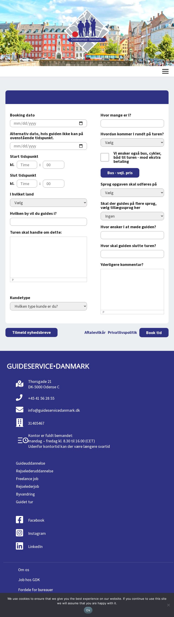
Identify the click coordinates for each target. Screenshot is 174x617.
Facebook (36, 520)
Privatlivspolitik (122, 332)
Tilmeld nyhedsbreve (31, 332)
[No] (168, 605)
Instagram (37, 533)
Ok (88, 610)
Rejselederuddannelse (34, 470)
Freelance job (27, 478)
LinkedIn (35, 546)
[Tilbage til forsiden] (87, 33)
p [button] (13, 280)
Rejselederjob (27, 486)
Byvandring (25, 494)
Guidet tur (24, 501)
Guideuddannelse (30, 463)
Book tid (154, 332)
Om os (23, 569)
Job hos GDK (29, 579)
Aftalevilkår (95, 332)
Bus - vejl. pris (120, 172)
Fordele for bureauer (35, 589)
